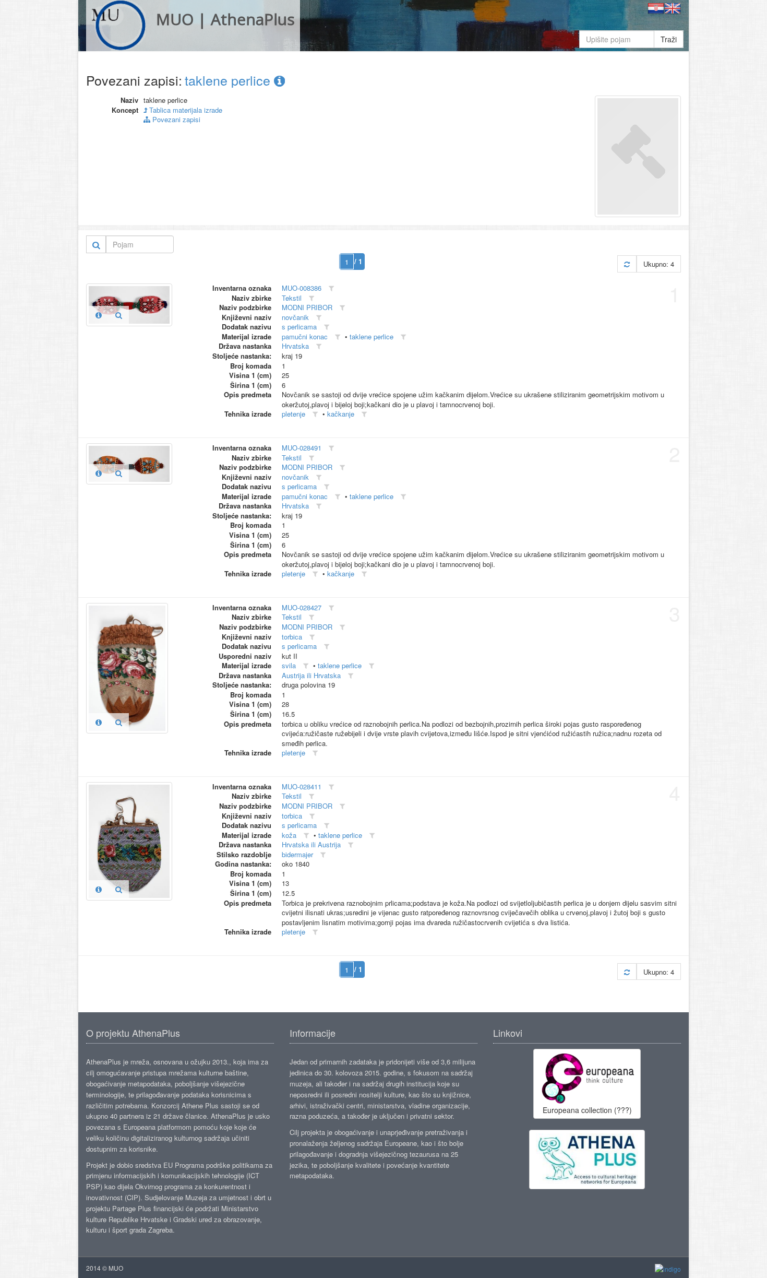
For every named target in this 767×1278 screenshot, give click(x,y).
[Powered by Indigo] (668, 1268)
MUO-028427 (301, 607)
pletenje (293, 414)
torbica (292, 637)
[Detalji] (99, 315)
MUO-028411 (301, 786)
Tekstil (292, 298)
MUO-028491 (301, 448)
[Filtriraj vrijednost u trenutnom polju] (331, 288)
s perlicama (299, 327)
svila (289, 665)
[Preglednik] (119, 315)
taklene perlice (229, 79)
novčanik (295, 317)
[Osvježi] (627, 264)
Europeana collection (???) (587, 1110)
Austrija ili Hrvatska (311, 675)
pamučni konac (305, 336)
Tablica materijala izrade (184, 110)
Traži (669, 39)
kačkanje (340, 414)
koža (289, 835)
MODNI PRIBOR (307, 307)
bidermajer (297, 854)
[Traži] (96, 244)
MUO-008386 (301, 288)
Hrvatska (295, 346)
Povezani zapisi (175, 119)
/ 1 (358, 261)
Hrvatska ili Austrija (311, 844)
